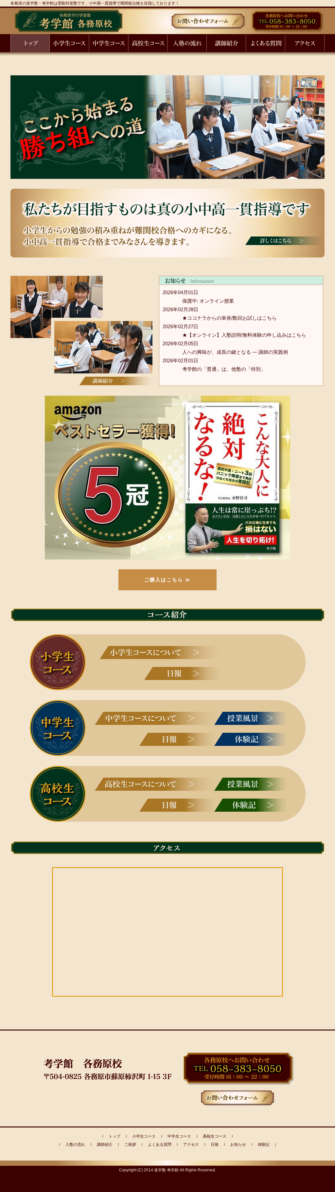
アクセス (191, 1144)
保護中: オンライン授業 (208, 301)
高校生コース (214, 1136)
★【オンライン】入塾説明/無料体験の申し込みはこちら (244, 335)
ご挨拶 (130, 1144)
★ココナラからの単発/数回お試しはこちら (229, 318)
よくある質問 (159, 1144)
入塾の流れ (75, 1144)
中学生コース (179, 1136)
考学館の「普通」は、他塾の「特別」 (224, 369)
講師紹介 (105, 1144)
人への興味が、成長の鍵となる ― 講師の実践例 (235, 352)
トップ (114, 1136)
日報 (215, 1144)
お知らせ (238, 1144)
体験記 (264, 1144)
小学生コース (144, 1136)
